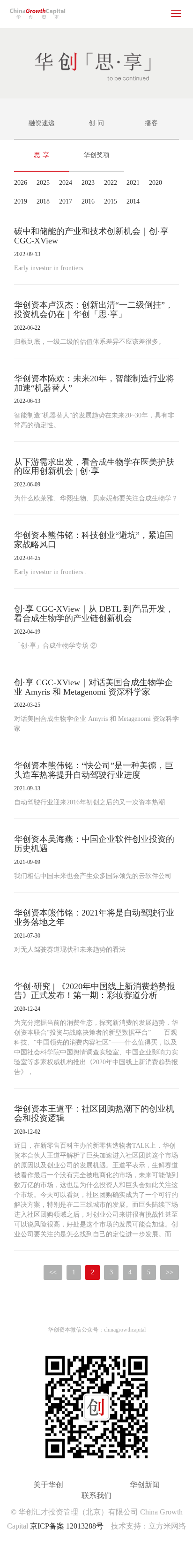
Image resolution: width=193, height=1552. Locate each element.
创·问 (96, 123)
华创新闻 (145, 1485)
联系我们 (96, 1495)
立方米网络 (167, 1526)
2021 (133, 182)
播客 (151, 123)
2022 (110, 182)
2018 (43, 201)
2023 (88, 182)
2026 (20, 182)
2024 (65, 182)
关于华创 (48, 1485)
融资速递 (42, 123)
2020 (155, 182)
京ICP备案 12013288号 (67, 1526)
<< (53, 1272)
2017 (65, 201)
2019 (20, 201)
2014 (133, 201)
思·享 (41, 155)
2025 (43, 182)
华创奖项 (96, 155)
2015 (110, 201)
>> (169, 1272)
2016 (88, 201)
